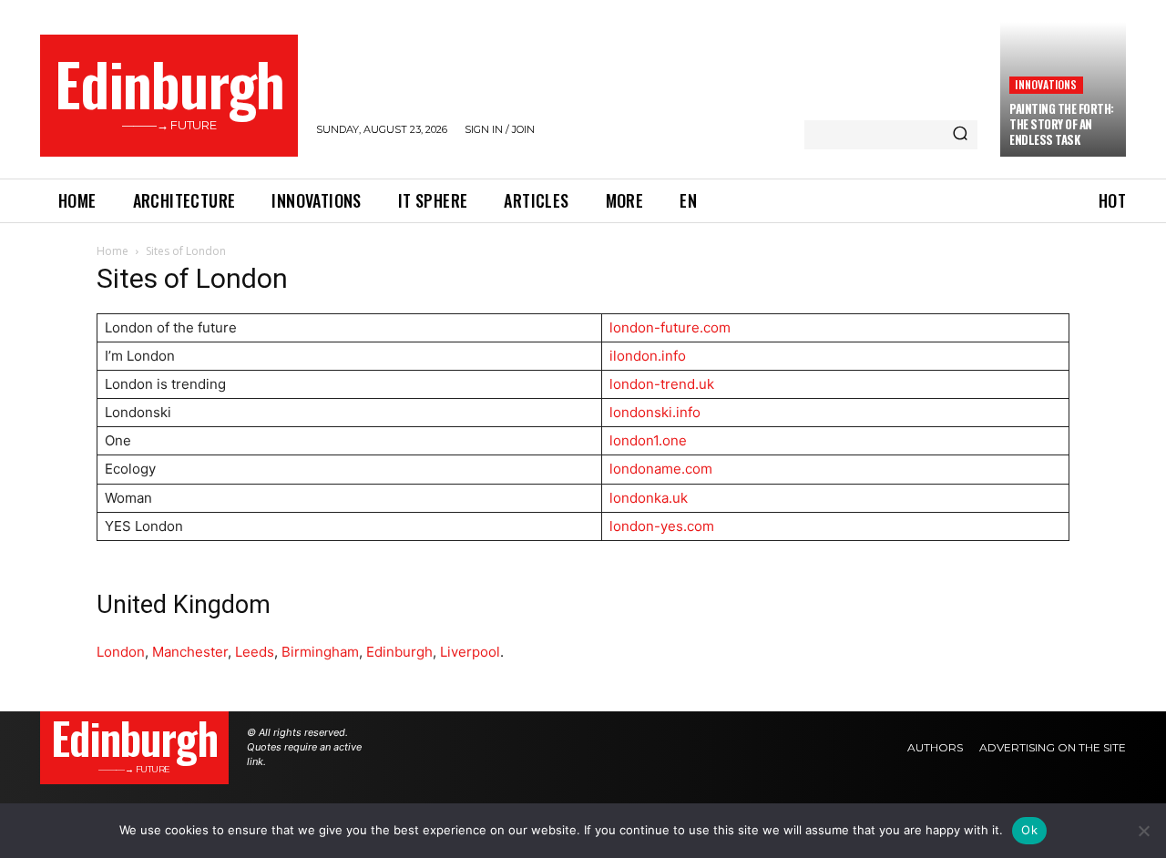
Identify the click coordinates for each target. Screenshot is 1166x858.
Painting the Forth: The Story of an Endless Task (1061, 123)
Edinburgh (399, 651)
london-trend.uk (661, 384)
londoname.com (660, 468)
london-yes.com (661, 526)
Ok (1029, 829)
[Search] (960, 134)
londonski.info (655, 412)
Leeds (254, 651)
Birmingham (320, 651)
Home (112, 251)
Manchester (190, 651)
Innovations (1046, 84)
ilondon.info (647, 355)
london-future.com (670, 327)
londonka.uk (648, 497)
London (121, 651)
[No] (1143, 831)
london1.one (648, 440)
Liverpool (470, 651)
